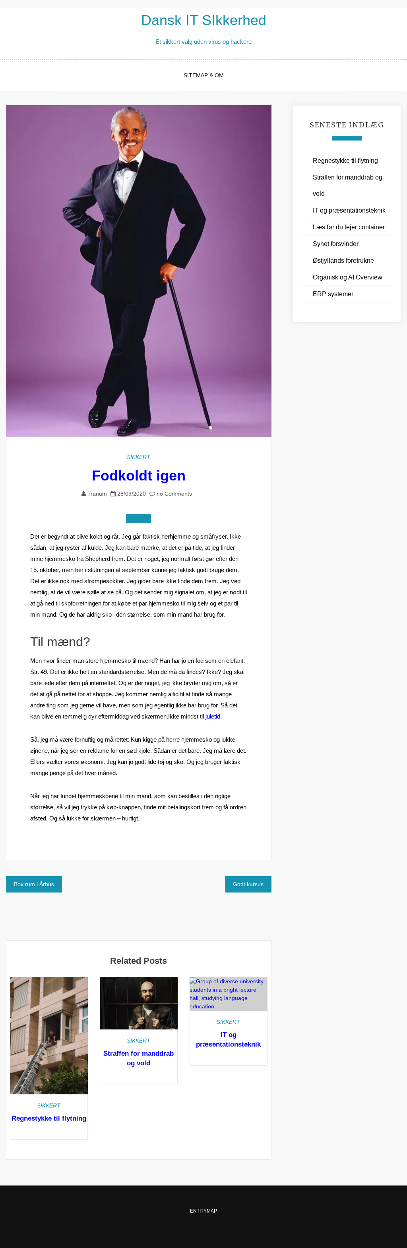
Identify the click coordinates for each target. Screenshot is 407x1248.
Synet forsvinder (336, 243)
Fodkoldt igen (139, 475)
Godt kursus (248, 884)
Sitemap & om (204, 75)
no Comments (173, 493)
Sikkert (138, 457)
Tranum (97, 493)
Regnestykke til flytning (49, 1118)
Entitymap (203, 1211)
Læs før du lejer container (349, 227)
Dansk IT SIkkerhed (203, 20)
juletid (212, 716)
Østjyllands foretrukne (343, 260)
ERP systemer (333, 294)
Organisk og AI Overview (347, 277)
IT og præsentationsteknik (349, 210)
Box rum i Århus (34, 884)
